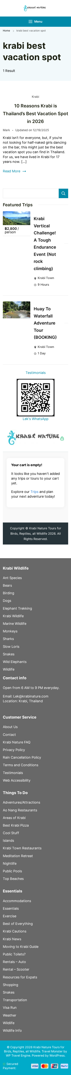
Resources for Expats (20, 977)
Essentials (11, 908)
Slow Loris (11, 647)
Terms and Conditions (20, 765)
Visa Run (10, 1008)
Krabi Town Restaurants (22, 848)
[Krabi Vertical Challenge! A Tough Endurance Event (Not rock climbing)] (16, 218)
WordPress (57, 1055)
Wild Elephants (15, 662)
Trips (34, 492)
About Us (10, 727)
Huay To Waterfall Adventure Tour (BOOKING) (45, 323)
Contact (9, 735)
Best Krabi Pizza (16, 825)
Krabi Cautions (14, 931)
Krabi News (12, 939)
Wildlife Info (12, 1030)
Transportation (15, 1000)
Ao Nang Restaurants (20, 810)
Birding (8, 593)
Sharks (8, 639)
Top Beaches (13, 879)
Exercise (9, 916)
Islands (8, 841)
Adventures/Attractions (21, 802)
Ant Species (12, 578)
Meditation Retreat (18, 856)
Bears (7, 585)
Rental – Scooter (16, 969)
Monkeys (10, 631)
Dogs (7, 601)
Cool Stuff (11, 833)
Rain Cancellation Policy (22, 757)
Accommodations (17, 901)
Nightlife (9, 863)
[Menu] (30, 21)
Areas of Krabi (14, 818)
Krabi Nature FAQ (16, 742)
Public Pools (12, 871)
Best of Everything (18, 924)
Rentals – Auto (14, 962)
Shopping (10, 985)
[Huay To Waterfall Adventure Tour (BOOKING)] (16, 309)
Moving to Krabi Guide (20, 947)
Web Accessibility (16, 780)
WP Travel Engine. (18, 1055)
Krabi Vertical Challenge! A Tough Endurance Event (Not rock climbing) (45, 243)
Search (63, 193)
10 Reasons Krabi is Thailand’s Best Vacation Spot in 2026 (35, 113)
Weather (9, 1015)
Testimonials (36, 373)
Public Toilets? (14, 954)
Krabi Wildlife (13, 616)
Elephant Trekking (17, 608)
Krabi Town (46, 278)
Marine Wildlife (14, 624)
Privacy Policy (14, 750)
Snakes (8, 654)
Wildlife (8, 669)
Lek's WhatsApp (35, 419)
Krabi (35, 97)
